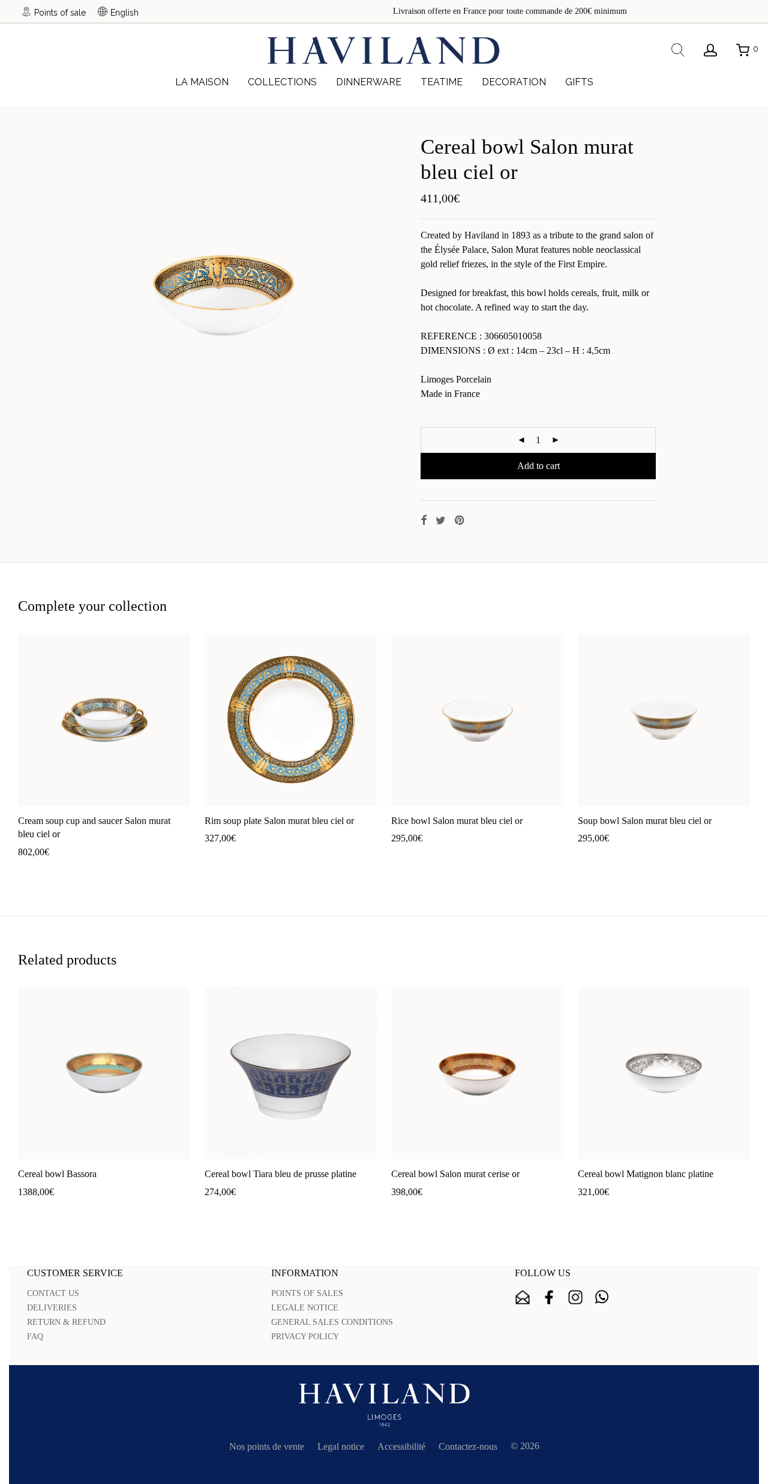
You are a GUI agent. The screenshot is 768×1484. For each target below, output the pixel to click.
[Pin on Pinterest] (460, 521)
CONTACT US (53, 1293)
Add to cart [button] (33, 871)
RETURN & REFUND (66, 1322)
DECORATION (514, 82)
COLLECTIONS (282, 82)
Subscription (522, 1297)
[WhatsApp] (602, 1297)
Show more (82, 871)
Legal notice (340, 1446)
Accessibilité (401, 1446)
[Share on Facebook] (424, 521)
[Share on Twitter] (441, 521)
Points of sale (60, 12)
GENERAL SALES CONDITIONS (332, 1322)
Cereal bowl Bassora (57, 1174)
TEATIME (442, 82)
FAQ (35, 1336)
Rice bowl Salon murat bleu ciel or (457, 821)
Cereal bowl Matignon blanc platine (645, 1174)
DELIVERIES (52, 1307)
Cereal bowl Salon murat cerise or (455, 1174)
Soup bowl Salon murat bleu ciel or (645, 821)
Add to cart (538, 466)
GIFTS (579, 82)
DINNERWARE (368, 82)
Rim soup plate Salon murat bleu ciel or (279, 821)
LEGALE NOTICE (304, 1307)
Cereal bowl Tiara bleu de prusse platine (280, 1174)
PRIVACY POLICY (305, 1336)
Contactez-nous (468, 1446)
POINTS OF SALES (307, 1293)
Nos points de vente (266, 1446)
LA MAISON (202, 82)
